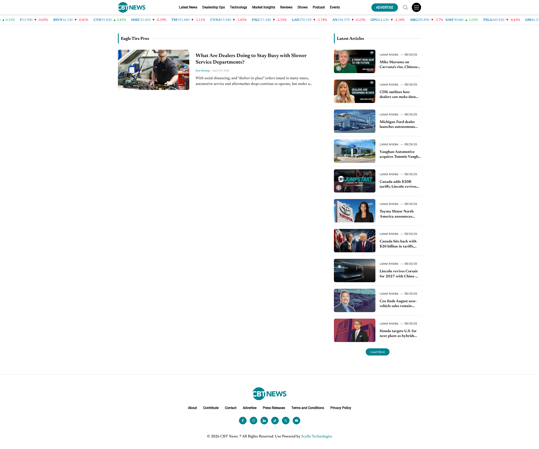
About (192, 408)
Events (335, 7)
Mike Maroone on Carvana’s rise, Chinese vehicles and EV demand (399, 65)
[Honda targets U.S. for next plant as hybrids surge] (354, 330)
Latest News (188, 7)
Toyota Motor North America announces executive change (397, 214)
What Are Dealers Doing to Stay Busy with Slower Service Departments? (251, 59)
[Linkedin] (264, 420)
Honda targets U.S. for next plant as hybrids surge (398, 334)
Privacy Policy (340, 408)
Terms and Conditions (307, 408)
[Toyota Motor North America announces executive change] (354, 210)
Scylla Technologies (316, 436)
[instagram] (253, 420)
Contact (230, 408)
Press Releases (274, 408)
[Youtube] (296, 420)
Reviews (286, 7)
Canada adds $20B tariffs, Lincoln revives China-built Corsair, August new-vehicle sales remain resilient (400, 185)
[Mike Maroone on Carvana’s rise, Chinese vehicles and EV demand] (354, 61)
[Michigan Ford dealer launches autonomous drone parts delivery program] (354, 121)
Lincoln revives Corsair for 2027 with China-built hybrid (399, 274)
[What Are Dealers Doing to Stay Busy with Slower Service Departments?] (153, 70)
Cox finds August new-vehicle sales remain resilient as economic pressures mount (398, 304)
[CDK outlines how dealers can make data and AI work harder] (354, 91)
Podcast (319, 7)
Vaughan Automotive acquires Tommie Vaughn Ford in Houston (400, 155)
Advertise (249, 408)
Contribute (211, 408)
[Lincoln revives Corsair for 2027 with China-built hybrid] (354, 270)
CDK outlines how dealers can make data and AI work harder (398, 95)
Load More (377, 352)
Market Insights (263, 7)
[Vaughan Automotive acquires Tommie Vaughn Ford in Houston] (354, 151)
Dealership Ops (213, 7)
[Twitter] (286, 420)
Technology (238, 7)
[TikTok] (275, 420)
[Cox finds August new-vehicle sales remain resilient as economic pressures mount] (354, 300)
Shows (303, 7)
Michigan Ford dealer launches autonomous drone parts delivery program (397, 125)
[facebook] (243, 420)
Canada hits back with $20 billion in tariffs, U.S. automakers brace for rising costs (398, 244)
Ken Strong (202, 70)
